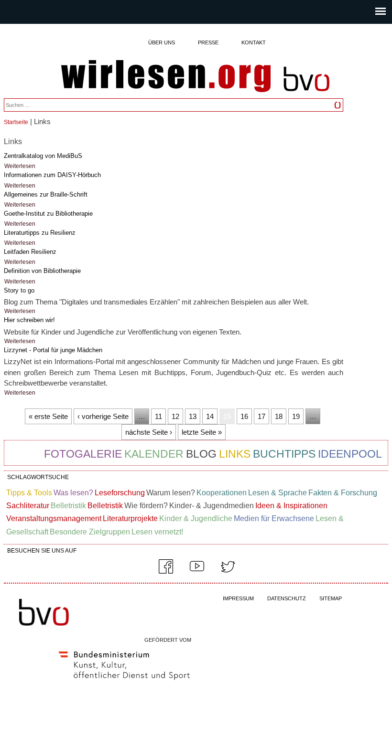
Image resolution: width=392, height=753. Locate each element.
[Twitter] (228, 571)
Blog (201, 454)
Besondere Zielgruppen (90, 532)
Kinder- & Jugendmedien (211, 506)
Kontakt (253, 42)
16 (244, 416)
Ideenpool (350, 454)
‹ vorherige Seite (103, 416)
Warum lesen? (170, 493)
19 (296, 416)
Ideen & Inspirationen (291, 506)
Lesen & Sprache (277, 493)
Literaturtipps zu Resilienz (40, 232)
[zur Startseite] (166, 77)
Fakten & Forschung (342, 493)
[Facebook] (166, 571)
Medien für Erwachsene (274, 518)
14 (210, 416)
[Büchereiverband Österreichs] (306, 96)
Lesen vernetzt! (157, 532)
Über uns (161, 42)
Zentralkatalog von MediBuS (43, 155)
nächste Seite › (148, 432)
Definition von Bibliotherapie (42, 270)
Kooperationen (221, 493)
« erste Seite (48, 416)
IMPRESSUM (238, 598)
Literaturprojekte (130, 518)
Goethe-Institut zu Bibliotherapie (48, 213)
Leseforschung (120, 493)
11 (158, 416)
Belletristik (68, 506)
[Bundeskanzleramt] (124, 682)
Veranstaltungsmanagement (53, 518)
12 (175, 416)
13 (192, 416)
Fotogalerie (83, 454)
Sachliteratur (27, 506)
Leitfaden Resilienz (30, 251)
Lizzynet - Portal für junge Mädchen (53, 350)
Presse (208, 42)
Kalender (154, 454)
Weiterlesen (19, 166)
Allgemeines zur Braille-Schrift (45, 194)
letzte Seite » (202, 432)
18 (279, 416)
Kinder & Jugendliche (195, 518)
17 (261, 416)
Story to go (19, 290)
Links (234, 454)
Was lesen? (73, 493)
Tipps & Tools (29, 493)
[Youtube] (197, 571)
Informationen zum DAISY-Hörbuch (52, 174)
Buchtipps (284, 454)
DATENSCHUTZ (286, 598)
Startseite (16, 122)
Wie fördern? (146, 506)
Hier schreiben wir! (29, 320)
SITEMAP (330, 598)
